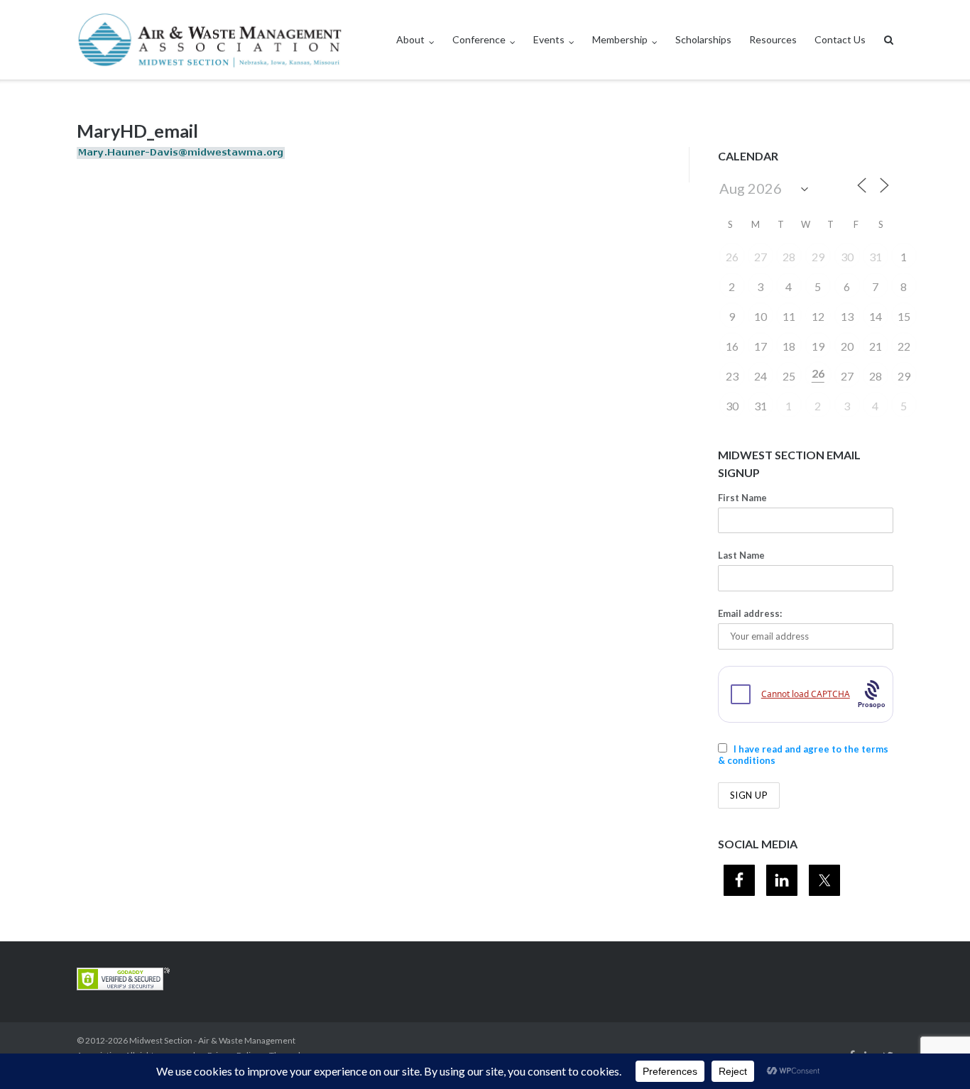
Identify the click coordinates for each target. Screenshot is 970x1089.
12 (818, 316)
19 (818, 346)
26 (732, 256)
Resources (773, 39)
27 (760, 256)
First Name (742, 497)
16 (732, 346)
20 (847, 346)
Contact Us (840, 39)
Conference (479, 39)
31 (875, 256)
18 (789, 346)
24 (760, 376)
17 (760, 346)
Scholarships (703, 39)
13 (847, 316)
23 (732, 376)
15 (904, 316)
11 (789, 316)
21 (875, 346)
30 (847, 256)
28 (789, 256)
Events (549, 39)
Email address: (750, 613)
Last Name (741, 555)
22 (904, 346)
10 (760, 316)
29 (818, 256)
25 (789, 376)
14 (875, 316)
